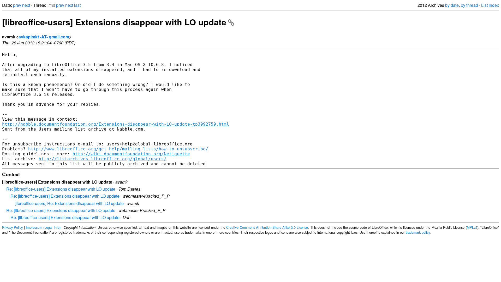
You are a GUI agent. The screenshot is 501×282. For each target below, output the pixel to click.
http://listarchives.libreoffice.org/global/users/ (102, 158)
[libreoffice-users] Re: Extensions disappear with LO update (69, 203)
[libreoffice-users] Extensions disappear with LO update (114, 22)
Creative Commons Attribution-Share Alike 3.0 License (267, 227)
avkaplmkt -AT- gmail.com (44, 37)
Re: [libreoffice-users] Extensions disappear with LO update (60, 189)
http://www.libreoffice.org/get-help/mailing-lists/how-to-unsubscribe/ (118, 148)
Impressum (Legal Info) (43, 227)
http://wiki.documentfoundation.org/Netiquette (131, 153)
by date (452, 5)
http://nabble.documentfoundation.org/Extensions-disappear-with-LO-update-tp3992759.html (115, 124)
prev (17, 5)
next (26, 5)
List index (490, 5)
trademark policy (418, 232)
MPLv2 (472, 227)
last (77, 5)
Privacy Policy (12, 227)
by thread (469, 5)
